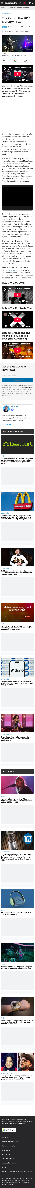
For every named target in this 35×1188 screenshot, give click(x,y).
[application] (17, 195)
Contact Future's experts (10, 1142)
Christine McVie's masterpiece (19, 8)
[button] (2, 3)
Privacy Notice (27, 387)
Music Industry (6, 13)
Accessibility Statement (9, 1163)
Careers (4, 1167)
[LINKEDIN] (12, 409)
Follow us (18, 61)
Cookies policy (6, 1154)
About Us (5, 1137)
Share (6, 61)
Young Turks (10, 270)
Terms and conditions (9, 1146)
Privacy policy (6, 1150)
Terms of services (25, 385)
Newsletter (29, 61)
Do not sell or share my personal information (17, 1171)
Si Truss (12, 27)
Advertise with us (8, 1159)
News (4, 27)
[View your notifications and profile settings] (20, 3)
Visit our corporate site (17, 1123)
